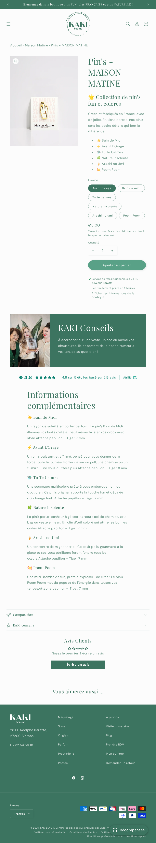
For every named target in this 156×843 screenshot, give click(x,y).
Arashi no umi (102, 215)
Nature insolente (104, 206)
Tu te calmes (102, 197)
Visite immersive (117, 726)
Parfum (63, 744)
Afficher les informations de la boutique (113, 295)
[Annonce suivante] (148, 4)
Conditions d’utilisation (83, 832)
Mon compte (115, 753)
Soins (62, 726)
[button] (8, 23)
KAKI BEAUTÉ (47, 827)
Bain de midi (131, 188)
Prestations (66, 753)
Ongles (63, 735)
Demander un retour (120, 763)
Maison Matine (36, 45)
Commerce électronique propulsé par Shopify (82, 827)
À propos (112, 717)
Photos (63, 763)
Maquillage (66, 717)
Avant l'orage (102, 188)
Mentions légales (136, 836)
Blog (109, 735)
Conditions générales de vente (105, 836)
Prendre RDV (115, 744)
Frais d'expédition (119, 231)
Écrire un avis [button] (78, 664)
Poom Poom (132, 215)
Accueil (16, 45)
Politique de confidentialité (50, 832)
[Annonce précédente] (7, 4)
